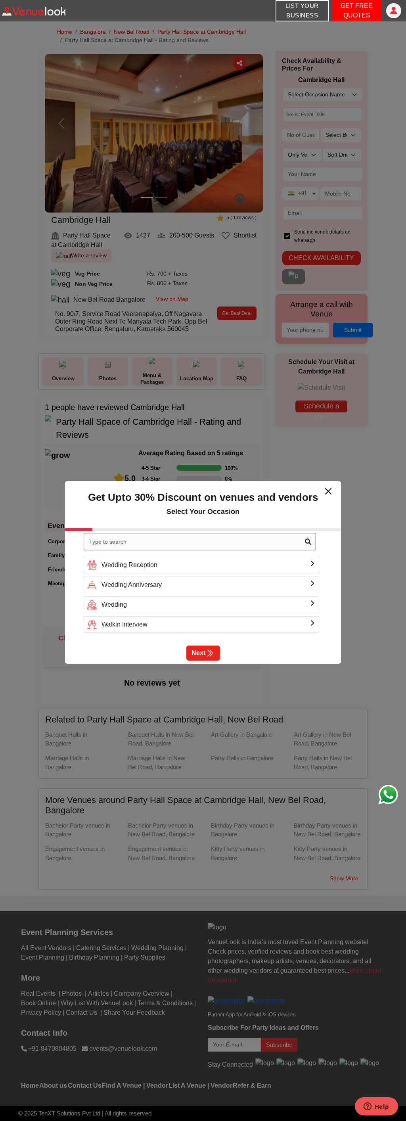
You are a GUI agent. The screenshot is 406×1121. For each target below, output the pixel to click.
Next (198, 653)
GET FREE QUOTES (357, 10)
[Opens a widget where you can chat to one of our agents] (376, 1107)
